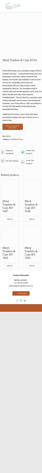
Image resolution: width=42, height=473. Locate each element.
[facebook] (17, 300)
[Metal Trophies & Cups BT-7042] (10, 235)
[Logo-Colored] (12, 4)
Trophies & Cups (16, 139)
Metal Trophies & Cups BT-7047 (8, 206)
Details (11, 219)
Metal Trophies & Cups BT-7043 (31, 252)
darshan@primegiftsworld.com (21, 286)
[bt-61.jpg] (21, 33)
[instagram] (21, 300)
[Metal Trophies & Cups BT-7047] (10, 188)
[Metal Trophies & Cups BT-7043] (32, 235)
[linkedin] (24, 300)
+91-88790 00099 (21, 283)
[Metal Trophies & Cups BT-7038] (32, 188)
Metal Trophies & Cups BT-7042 (8, 252)
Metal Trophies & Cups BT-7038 (31, 206)
